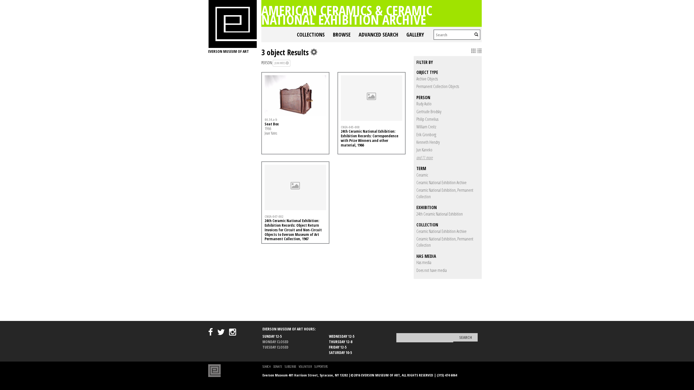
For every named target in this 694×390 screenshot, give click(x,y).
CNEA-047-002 (274, 216)
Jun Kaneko (424, 150)
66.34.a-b (271, 119)
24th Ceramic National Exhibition (439, 214)
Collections (311, 34)
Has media (423, 262)
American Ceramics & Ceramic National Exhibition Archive (346, 14)
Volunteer (305, 366)
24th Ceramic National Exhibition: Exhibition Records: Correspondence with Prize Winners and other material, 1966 (369, 138)
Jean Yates (280, 63)
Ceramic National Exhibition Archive (441, 183)
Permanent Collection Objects (437, 86)
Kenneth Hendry (428, 142)
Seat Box (272, 123)
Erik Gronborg (426, 135)
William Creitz (426, 127)
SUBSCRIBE (290, 366)
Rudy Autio (424, 104)
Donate (277, 366)
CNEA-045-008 (350, 127)
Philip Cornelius (427, 119)
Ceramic (422, 175)
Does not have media (431, 270)
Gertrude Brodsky (428, 112)
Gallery (415, 34)
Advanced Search (378, 34)
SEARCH (266, 366)
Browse (342, 34)
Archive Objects (427, 79)
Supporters (321, 366)
